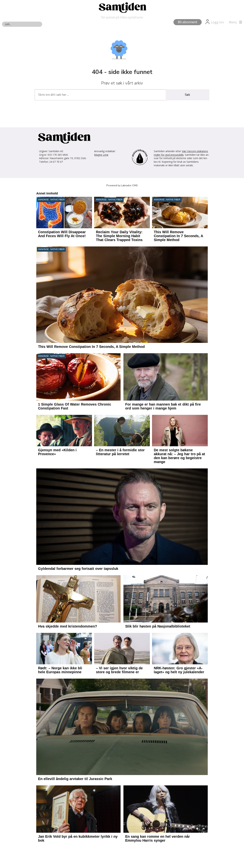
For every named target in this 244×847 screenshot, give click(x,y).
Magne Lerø (101, 154)
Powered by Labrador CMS (122, 185)
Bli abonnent (187, 22)
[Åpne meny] (234, 22)
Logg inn (217, 22)
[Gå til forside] (122, 7)
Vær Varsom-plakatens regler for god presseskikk (181, 152)
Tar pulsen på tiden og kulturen (122, 17)
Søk (187, 95)
